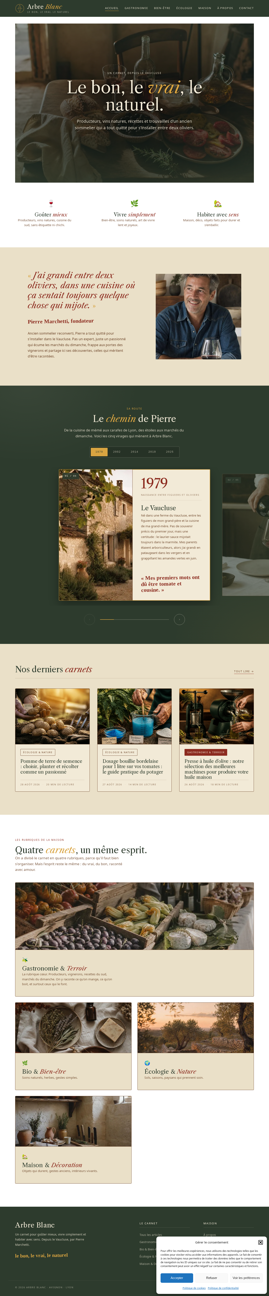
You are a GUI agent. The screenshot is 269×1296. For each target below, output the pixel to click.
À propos (225, 8)
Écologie (184, 8)
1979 (99, 452)
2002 (117, 452)
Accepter (177, 1278)
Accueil (112, 8)
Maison (204, 8)
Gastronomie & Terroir (155, 1242)
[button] (260, 1242)
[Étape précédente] (89, 619)
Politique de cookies (194, 1288)
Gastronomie (136, 8)
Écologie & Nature (152, 1256)
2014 (134, 452)
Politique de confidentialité (223, 1288)
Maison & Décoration (154, 1264)
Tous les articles (151, 1235)
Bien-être (162, 8)
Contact (246, 8)
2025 (170, 452)
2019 (152, 452)
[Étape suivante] (179, 619)
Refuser (211, 1278)
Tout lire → (244, 671)
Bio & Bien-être (150, 1249)
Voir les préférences (246, 1278)
